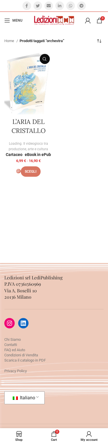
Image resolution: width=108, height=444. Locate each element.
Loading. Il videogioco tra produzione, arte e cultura (28, 146)
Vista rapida (45, 59)
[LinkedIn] (23, 323)
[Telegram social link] (81, 5)
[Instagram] (9, 323)
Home (9, 41)
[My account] (88, 20)
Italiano (27, 397)
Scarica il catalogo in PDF (25, 360)
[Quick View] (18, 171)
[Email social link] (48, 5)
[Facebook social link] (26, 5)
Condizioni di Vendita (21, 355)
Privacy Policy (15, 371)
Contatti (10, 345)
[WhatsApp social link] (70, 5)
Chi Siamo (12, 339)
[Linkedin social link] (59, 5)
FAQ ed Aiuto (14, 350)
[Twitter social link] (37, 5)
